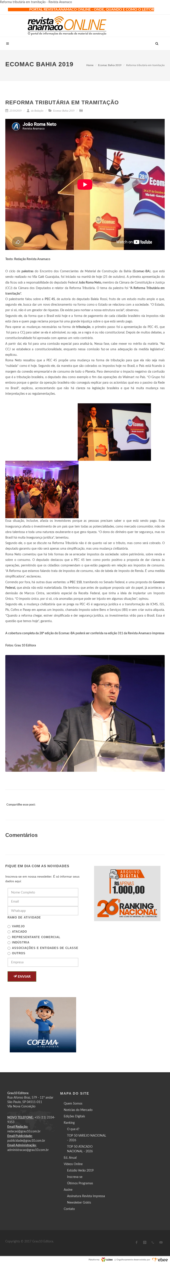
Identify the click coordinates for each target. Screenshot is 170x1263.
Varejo (18, 926)
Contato (69, 1209)
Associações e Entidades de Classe (45, 948)
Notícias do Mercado (78, 1110)
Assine (68, 1189)
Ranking (69, 1122)
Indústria (20, 942)
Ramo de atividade (24, 917)
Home (89, 65)
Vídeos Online (73, 1164)
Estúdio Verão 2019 (80, 1170)
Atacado (19, 931)
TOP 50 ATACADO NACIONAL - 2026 (80, 1149)
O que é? (73, 1129)
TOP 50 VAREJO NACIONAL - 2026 (86, 1138)
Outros (18, 953)
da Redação (36, 110)
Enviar (24, 976)
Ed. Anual (70, 1157)
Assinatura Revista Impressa (86, 1196)
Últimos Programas (80, 1183)
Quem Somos (73, 1103)
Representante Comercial (36, 937)
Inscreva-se (74, 1177)
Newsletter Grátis (79, 1202)
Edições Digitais (74, 1116)
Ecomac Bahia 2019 (110, 65)
